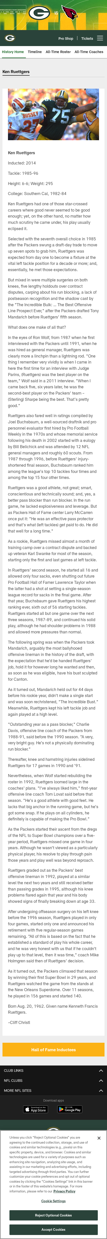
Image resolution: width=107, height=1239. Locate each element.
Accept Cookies (54, 1229)
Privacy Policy (64, 1191)
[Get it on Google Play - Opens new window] (70, 1112)
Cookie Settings (53, 1201)
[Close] (99, 1138)
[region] (53, 1184)
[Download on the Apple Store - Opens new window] (35, 1110)
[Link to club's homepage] (10, 36)
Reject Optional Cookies (53, 1215)
